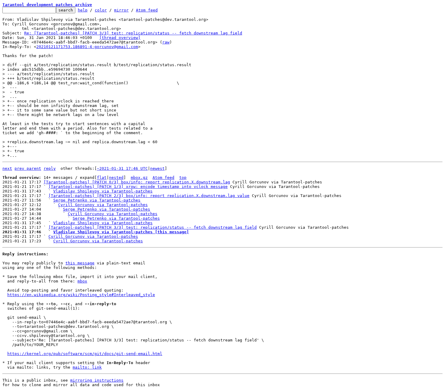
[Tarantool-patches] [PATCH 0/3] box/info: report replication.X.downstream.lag (137, 182)
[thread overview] (119, 37)
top (182, 177)
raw (166, 42)
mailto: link (87, 367)
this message (79, 263)
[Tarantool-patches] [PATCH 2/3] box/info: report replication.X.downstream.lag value (148, 195)
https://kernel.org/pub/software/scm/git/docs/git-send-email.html (84, 353)
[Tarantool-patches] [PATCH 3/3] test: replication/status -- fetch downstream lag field (152, 227)
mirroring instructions (97, 380)
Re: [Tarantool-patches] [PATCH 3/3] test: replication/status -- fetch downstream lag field (133, 33)
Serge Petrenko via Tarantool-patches (96, 200)
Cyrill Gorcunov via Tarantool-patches (103, 204)
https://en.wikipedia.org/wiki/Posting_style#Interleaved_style (81, 294)
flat (102, 177)
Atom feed (147, 10)
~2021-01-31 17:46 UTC (122, 168)
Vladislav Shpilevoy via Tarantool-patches (103, 191)
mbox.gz (139, 177)
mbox (82, 281)
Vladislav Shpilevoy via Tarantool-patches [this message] (121, 232)
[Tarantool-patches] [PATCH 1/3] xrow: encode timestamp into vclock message (138, 186)
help (82, 10)
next (7, 168)
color (101, 10)
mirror (121, 10)
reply (50, 168)
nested (116, 177)
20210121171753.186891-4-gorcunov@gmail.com (87, 46)
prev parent (28, 168)
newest (157, 168)
